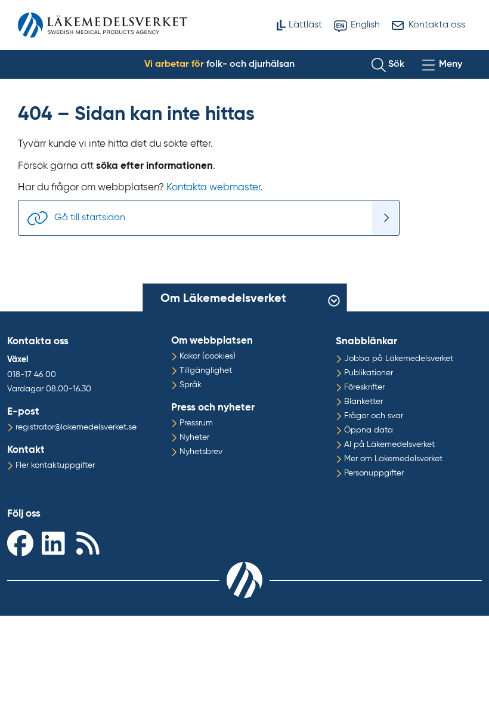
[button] (388, 64)
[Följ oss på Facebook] (21, 542)
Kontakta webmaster (213, 188)
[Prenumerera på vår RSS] (90, 542)
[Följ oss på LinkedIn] (56, 542)
